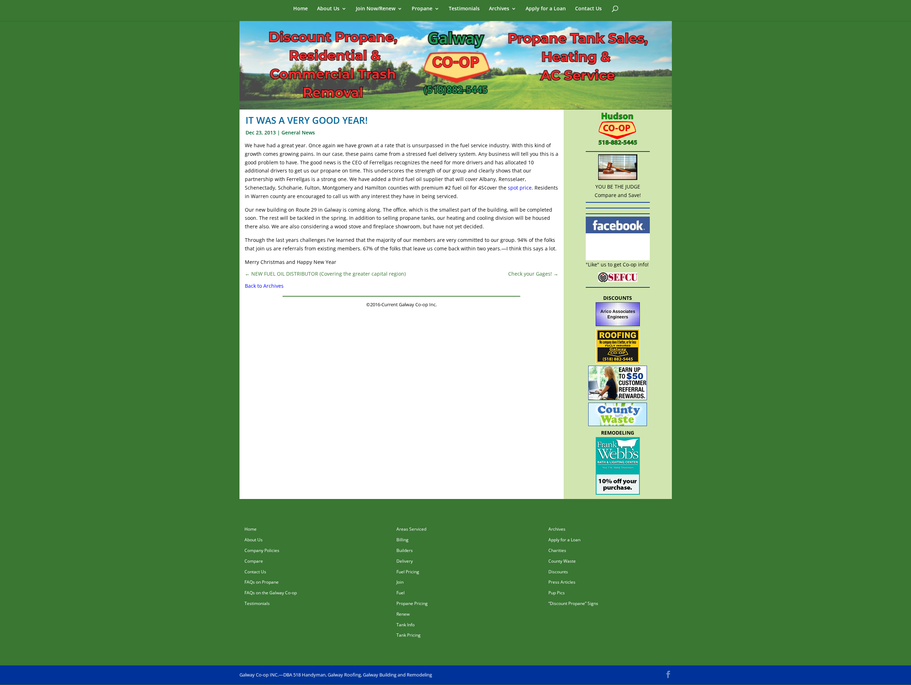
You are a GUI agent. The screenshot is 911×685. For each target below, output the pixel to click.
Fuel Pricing (407, 572)
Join (400, 582)
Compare (253, 561)
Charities (557, 550)
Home (300, 9)
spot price (520, 187)
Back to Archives (264, 285)
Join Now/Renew (375, 9)
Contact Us (588, 9)
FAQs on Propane (261, 582)
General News (298, 132)
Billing (402, 540)
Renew (403, 614)
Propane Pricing (412, 603)
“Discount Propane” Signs (573, 603)
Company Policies (261, 550)
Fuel (400, 593)
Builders (404, 550)
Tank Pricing (408, 635)
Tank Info (405, 625)
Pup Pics (556, 593)
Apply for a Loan (546, 9)
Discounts (558, 572)
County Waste (562, 561)
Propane (422, 9)
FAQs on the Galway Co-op (270, 593)
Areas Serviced (411, 529)
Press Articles (561, 582)
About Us (328, 9)
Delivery (404, 561)
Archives (499, 9)
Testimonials (464, 9)
